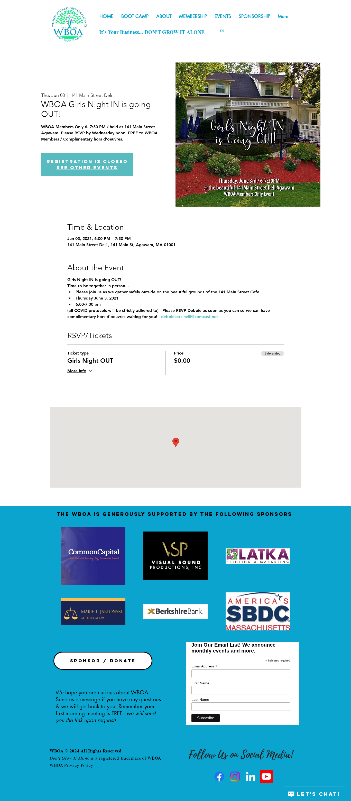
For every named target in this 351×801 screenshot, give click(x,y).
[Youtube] (266, 776)
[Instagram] (235, 776)
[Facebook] (219, 776)
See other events (87, 168)
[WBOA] (250, 776)
